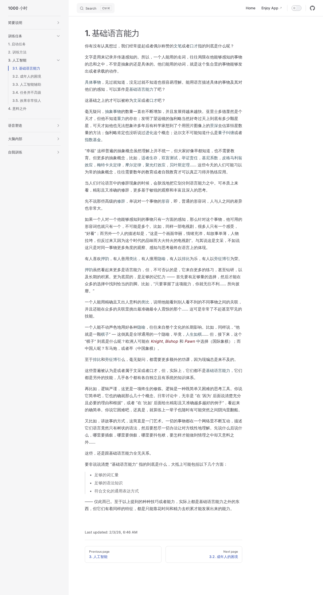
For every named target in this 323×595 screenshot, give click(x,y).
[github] (312, 8)
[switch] (296, 8)
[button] (58, 23)
